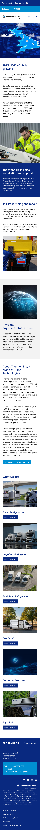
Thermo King (6, 3)
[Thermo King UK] (11, 17)
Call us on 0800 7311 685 (11, 9)
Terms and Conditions (9, 810)
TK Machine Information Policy (12, 825)
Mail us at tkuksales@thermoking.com (16, 770)
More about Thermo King (14, 462)
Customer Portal (21, 3)
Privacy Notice (7, 814)
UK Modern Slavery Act (9, 818)
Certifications (7, 822)
